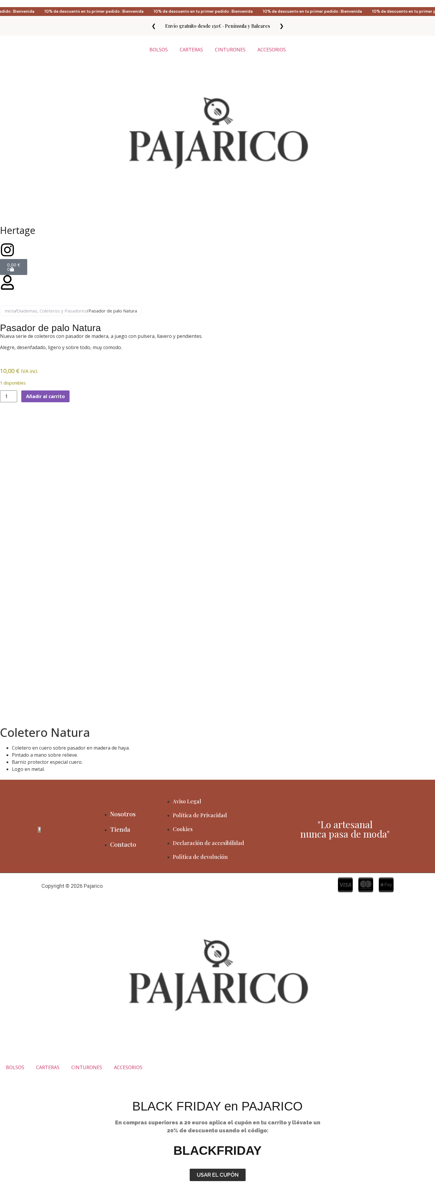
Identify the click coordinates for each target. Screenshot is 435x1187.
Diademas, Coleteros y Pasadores (52, 311)
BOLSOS (158, 49)
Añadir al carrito (45, 396)
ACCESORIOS (271, 49)
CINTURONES (230, 49)
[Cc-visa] (345, 884)
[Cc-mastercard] (365, 884)
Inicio (10, 311)
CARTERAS (191, 49)
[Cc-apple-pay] (386, 884)
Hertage (17, 230)
